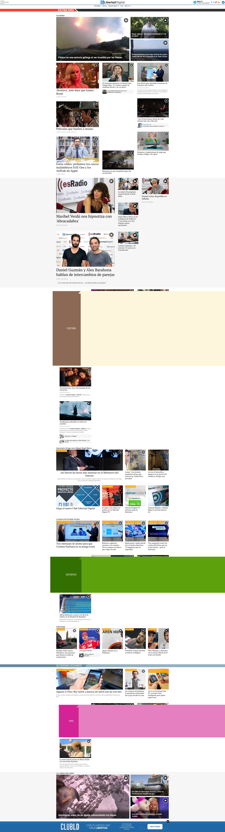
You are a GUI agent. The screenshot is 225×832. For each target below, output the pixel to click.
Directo (203, 2)
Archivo (104, 6)
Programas (97, 6)
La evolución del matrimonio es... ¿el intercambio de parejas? (82, 283)
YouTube (219, 2)
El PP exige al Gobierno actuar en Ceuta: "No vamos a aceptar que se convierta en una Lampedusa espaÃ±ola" (124, 10)
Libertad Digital (112, 2)
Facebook (211, 2)
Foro (121, 6)
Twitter (214, 2)
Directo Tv (128, 6)
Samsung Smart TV (113, 6)
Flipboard (216, 2)
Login (223, 2)
